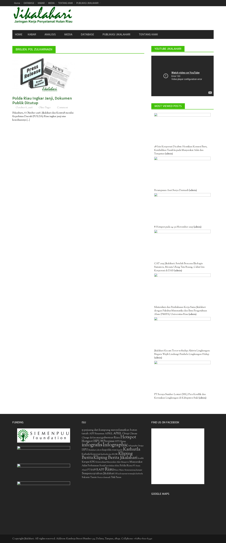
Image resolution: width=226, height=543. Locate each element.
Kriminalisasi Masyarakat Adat (108, 462)
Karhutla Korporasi (91, 454)
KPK (92, 462)
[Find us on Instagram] (211, 3)
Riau (109, 469)
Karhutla (131, 449)
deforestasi (95, 437)
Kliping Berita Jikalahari (115, 458)
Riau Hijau (119, 470)
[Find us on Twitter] (199, 3)
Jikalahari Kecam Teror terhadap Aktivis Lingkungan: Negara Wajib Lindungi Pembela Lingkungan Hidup (182, 352)
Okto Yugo (44, 107)
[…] (28, 120)
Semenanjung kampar (133, 470)
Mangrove (125, 462)
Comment (62, 107)
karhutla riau (106, 454)
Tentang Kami (148, 34)
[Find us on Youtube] (205, 3)
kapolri (120, 450)
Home (17, 3)
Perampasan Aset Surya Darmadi (171, 190)
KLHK (115, 454)
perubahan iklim (112, 465)
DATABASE (29, 3)
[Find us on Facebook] (193, 3)
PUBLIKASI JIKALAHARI (87, 3)
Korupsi (86, 462)
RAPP (100, 470)
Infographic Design (136, 446)
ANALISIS (50, 34)
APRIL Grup (121, 434)
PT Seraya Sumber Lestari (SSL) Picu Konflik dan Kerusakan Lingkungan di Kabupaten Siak (180, 396)
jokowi (99, 450)
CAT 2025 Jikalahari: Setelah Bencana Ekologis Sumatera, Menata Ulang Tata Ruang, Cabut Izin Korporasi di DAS (179, 267)
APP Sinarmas (96, 433)
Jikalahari (92, 450)
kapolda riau (109, 450)
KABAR (41, 3)
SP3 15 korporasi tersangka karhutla (129, 473)
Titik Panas (116, 477)
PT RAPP (91, 470)
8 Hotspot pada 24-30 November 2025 (173, 227)
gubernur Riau (110, 437)
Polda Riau (126, 465)
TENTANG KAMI (65, 3)
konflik (141, 458)
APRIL (109, 433)
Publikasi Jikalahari (116, 34)
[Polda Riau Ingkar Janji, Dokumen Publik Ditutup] (43, 75)
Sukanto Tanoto (89, 477)
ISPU (85, 450)
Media (68, 34)
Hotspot (128, 437)
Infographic (115, 445)
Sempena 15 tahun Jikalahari (98, 473)
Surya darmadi (103, 477)
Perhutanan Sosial (96, 465)
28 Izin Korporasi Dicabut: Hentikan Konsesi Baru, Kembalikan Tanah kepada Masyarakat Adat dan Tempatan (180, 150)
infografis (92, 445)
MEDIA (51, 3)
